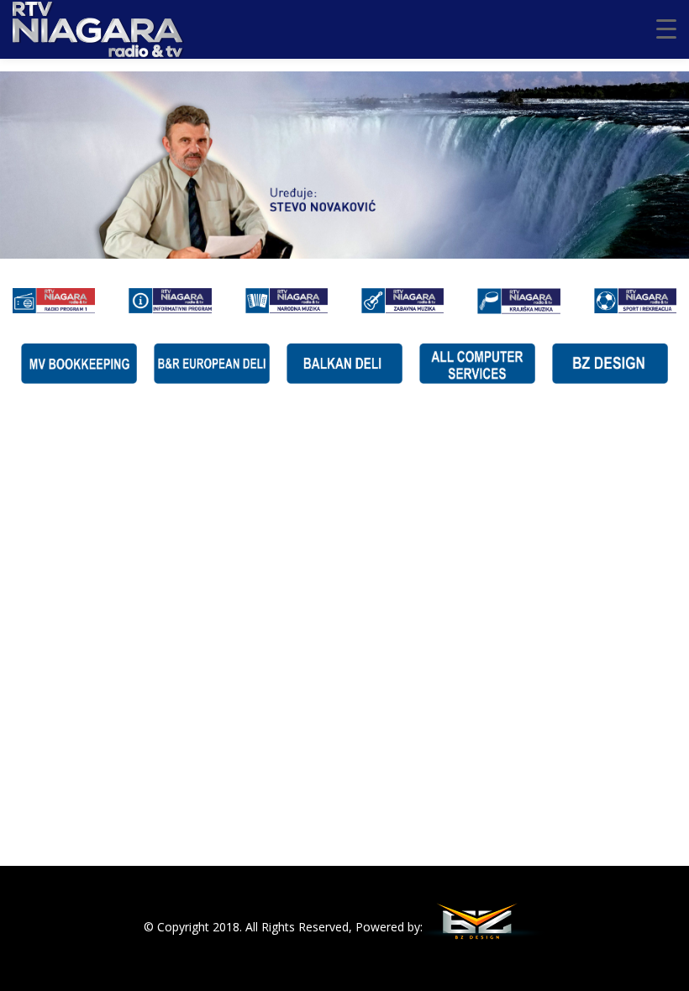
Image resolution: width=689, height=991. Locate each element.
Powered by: (389, 927)
